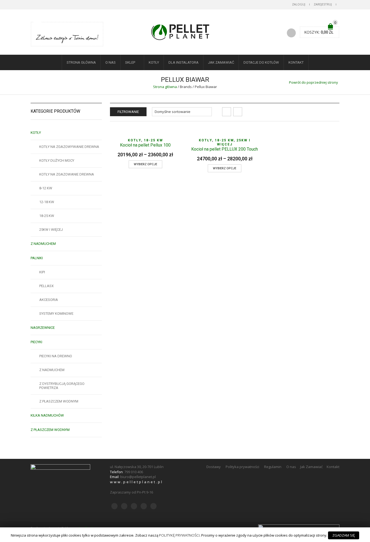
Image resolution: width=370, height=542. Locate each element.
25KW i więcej (51, 230)
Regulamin (273, 466)
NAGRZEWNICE (43, 328)
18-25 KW (153, 140)
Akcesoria (48, 300)
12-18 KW (46, 202)
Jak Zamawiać (221, 62)
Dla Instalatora (183, 62)
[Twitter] (38, 28)
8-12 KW (45, 188)
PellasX (46, 286)
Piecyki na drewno (55, 356)
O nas (291, 466)
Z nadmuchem (43, 244)
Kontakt (296, 62)
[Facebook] (44, 28)
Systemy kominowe (56, 313)
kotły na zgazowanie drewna (66, 174)
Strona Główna (81, 62)
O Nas (110, 62)
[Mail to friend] (65, 28)
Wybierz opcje (145, 164)
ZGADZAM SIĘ (343, 535)
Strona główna (165, 86)
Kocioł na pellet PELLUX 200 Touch (224, 149)
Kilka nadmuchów (47, 415)
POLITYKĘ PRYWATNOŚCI (179, 535)
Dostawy (214, 466)
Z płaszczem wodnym (58, 401)
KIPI (42, 272)
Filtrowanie (128, 112)
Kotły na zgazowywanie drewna (69, 147)
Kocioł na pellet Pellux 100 (145, 145)
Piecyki (36, 342)
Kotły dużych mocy (56, 160)
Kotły (154, 62)
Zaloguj (298, 4)
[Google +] (58, 28)
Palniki (37, 258)
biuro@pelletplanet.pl (138, 476)
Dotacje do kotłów (261, 62)
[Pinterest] (51, 28)
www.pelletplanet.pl (136, 481)
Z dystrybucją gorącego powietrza (62, 386)
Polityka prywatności (243, 466)
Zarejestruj (323, 4)
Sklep (130, 62)
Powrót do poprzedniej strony (313, 82)
